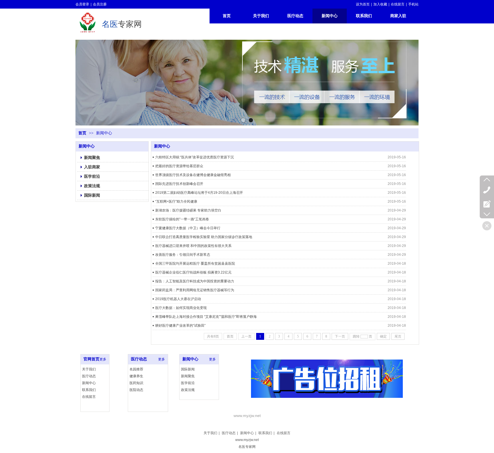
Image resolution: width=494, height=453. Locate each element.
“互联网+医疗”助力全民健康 (176, 201)
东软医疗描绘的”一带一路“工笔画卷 (182, 219)
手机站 (413, 4)
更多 (102, 359)
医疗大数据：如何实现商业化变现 (181, 308)
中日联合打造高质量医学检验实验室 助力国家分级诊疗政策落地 (203, 237)
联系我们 (89, 390)
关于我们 (89, 369)
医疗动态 (89, 376)
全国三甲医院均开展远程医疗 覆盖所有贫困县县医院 (195, 264)
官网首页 (91, 359)
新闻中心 (104, 133)
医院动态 (136, 390)
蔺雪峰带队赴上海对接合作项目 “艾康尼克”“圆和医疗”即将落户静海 (206, 317)
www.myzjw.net (247, 440)
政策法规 (188, 390)
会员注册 (100, 4)
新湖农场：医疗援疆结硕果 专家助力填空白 (188, 210)
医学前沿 (188, 383)
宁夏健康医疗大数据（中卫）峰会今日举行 (187, 228)
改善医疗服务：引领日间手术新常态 (182, 255)
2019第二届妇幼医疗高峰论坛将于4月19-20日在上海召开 (199, 193)
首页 (82, 133)
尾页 (398, 336)
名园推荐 (136, 369)
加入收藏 (380, 4)
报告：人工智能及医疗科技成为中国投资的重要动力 (194, 281)
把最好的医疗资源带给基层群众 (179, 166)
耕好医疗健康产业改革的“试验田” (180, 326)
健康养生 (136, 376)
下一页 (340, 336)
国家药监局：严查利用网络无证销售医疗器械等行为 (194, 290)
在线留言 (398, 4)
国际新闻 (188, 369)
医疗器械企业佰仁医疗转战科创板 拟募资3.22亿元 (193, 272)
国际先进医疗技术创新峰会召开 (179, 184)
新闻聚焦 (188, 376)
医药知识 (136, 383)
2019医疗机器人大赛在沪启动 (178, 299)
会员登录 (82, 4)
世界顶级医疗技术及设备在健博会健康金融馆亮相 (193, 175)
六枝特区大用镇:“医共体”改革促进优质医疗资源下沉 (194, 157)
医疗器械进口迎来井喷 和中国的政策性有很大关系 (193, 246)
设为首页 (363, 4)
